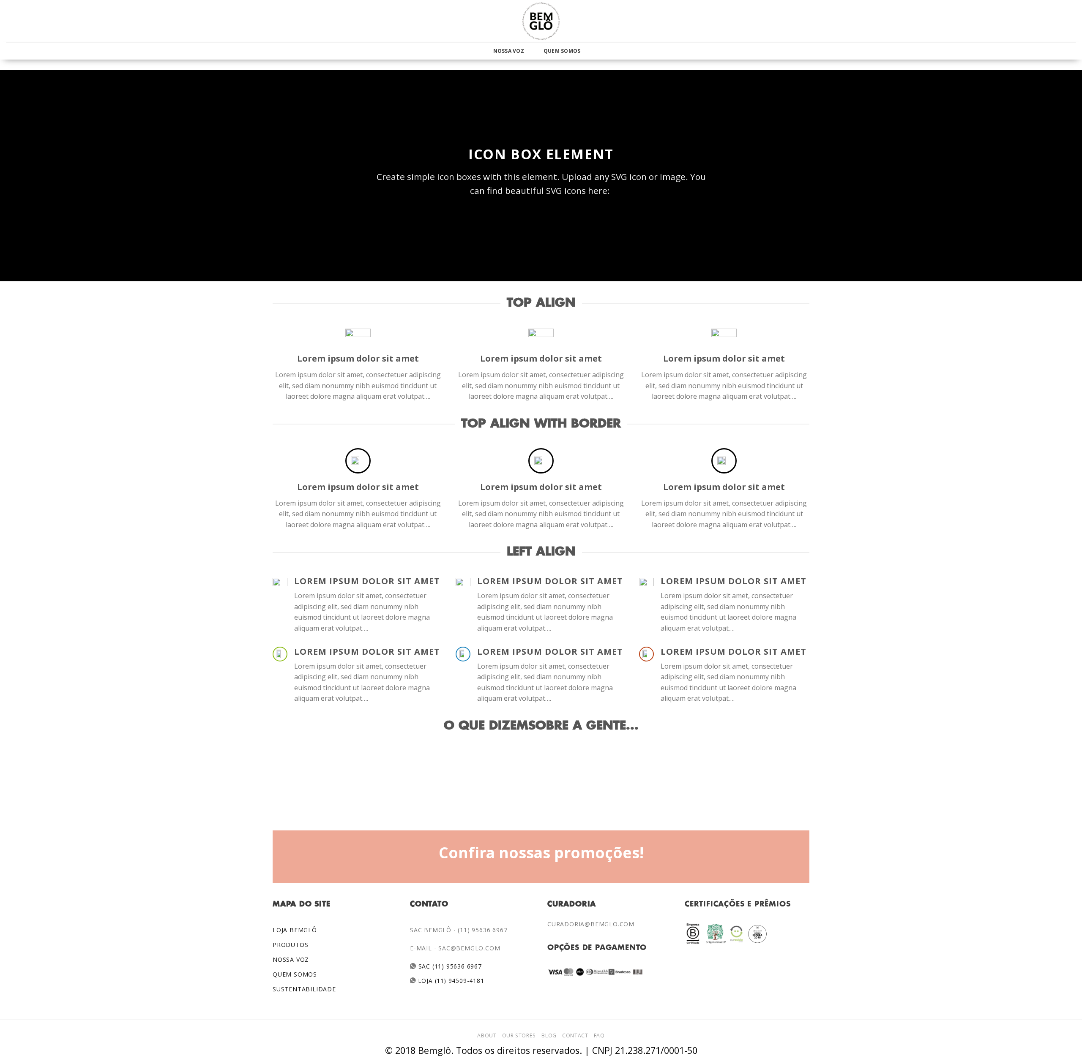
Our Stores (519, 1035)
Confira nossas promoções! (541, 852)
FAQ (599, 1035)
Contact (575, 1035)
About (486, 1035)
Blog (548, 1035)
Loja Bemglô (295, 930)
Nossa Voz (508, 50)
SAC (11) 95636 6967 (449, 966)
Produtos (290, 945)
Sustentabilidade (304, 989)
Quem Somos (562, 50)
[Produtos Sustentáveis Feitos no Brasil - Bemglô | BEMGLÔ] (541, 21)
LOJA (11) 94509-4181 (450, 981)
